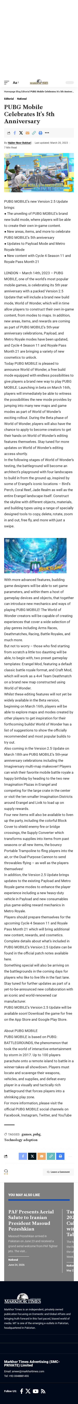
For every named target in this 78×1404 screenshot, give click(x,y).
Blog (18, 91)
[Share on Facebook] (14, 132)
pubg (36, 1134)
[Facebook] (21, 1391)
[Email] (27, 132)
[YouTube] (36, 1391)
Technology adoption (20, 1140)
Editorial (25, 91)
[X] (28, 1391)
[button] (7, 83)
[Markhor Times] (39, 82)
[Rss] (43, 1391)
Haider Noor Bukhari (19, 142)
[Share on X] (21, 132)
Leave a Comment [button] (60, 1172)
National (22, 98)
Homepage (9, 91)
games (26, 1134)
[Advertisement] (39, 39)
